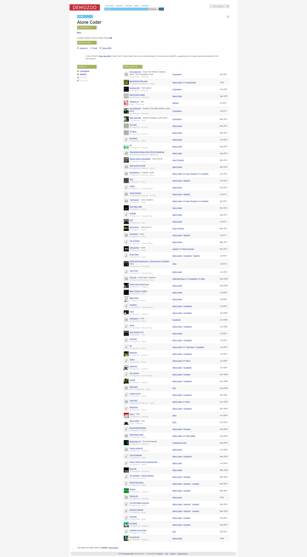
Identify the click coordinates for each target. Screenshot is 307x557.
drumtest (133, 339)
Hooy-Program (178, 160)
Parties (128, 6)
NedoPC (83, 74)
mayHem (204, 174)
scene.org (84, 48)
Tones (132, 359)
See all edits (113, 548)
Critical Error (134, 248)
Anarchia (83, 77)
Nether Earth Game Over (139, 284)
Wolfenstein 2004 (136, 435)
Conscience (84, 71)
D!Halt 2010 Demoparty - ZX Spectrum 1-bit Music (149, 261)
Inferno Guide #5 (136, 448)
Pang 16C (133, 400)
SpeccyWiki (106, 48)
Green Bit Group (178, 279)
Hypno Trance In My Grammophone (143, 462)
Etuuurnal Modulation (138, 428)
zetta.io (160, 553)
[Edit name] (228, 16)
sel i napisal (134, 373)
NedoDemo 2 (135, 172)
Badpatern (134, 407)
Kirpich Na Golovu (137, 482)
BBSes (137, 6)
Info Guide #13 (135, 72)
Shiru (174, 264)
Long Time (134, 271)
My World (133, 523)
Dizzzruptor (134, 227)
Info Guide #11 (135, 108)
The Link (133, 277)
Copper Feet (191, 82)
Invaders (187, 374)
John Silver (190, 347)
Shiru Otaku (190, 436)
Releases (109, 6)
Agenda (175, 249)
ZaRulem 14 (134, 102)
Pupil (131, 312)
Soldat (132, 186)
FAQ (166, 553)
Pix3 (131, 179)
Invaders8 (84, 80)
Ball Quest (134, 387)
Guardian (133, 517)
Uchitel (132, 380)
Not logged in (218, 6)
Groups (119, 6)
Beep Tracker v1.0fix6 (138, 291)
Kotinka (132, 489)
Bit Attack (133, 138)
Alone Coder (177, 82)
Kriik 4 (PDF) (134, 421)
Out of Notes (135, 241)
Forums (145, 6)
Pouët (95, 48)
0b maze (133, 125)
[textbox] (126, 9)
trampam (133, 305)
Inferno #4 (134, 496)
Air (131, 145)
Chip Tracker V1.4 (137, 332)
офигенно (133, 366)
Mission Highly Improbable (140, 159)
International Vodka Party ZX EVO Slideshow (147, 152)
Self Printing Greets (137, 95)
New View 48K (105, 56)
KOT (131, 220)
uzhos (132, 325)
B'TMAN (133, 213)
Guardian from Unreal (138, 530)
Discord (172, 553)
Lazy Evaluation (136, 455)
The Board (134, 234)
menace (104, 548)
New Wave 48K (136, 207)
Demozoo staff (128, 553)
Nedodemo (134, 318)
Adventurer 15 (135, 441)
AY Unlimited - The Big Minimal (142, 476)
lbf (131, 346)
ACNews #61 (135, 88)
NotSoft (175, 103)
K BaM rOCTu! (135, 394)
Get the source (182, 553)
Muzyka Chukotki (136, 510)
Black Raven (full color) (139, 81)
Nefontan (133, 353)
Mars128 (133, 469)
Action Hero (134, 254)
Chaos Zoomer (135, 193)
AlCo (174, 388)
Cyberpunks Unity (179, 443)
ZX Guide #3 (134, 537)
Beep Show (134, 298)
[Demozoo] (85, 7)
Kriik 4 (132, 414)
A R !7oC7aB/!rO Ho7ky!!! (139, 503)
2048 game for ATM (137, 166)
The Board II (134, 200)
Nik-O (188, 361)
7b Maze (133, 131)
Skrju (174, 415)
